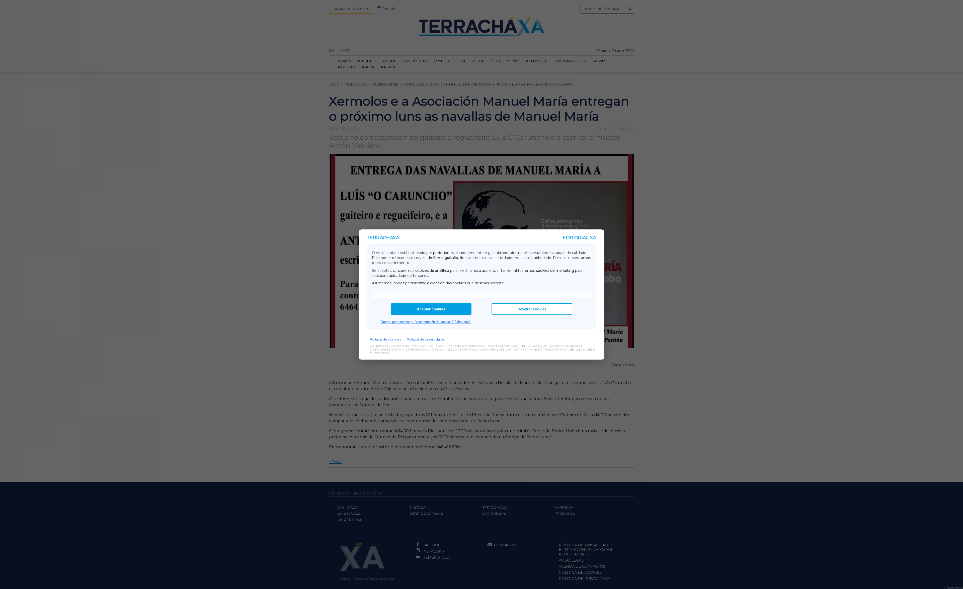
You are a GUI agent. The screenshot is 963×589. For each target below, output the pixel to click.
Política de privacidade (425, 339)
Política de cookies (385, 339)
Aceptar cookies (431, 309)
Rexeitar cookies (531, 309)
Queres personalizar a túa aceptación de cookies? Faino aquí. (426, 322)
